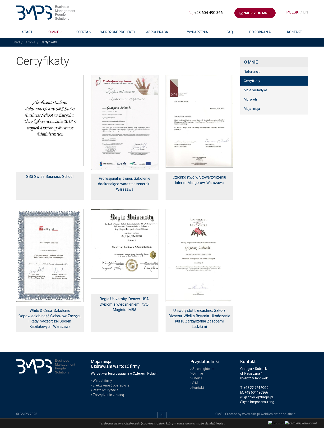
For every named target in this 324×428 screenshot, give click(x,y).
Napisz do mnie (256, 13)
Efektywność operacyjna (111, 385)
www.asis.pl (251, 414)
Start (27, 32)
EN (305, 12)
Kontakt (294, 32)
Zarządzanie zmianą (108, 395)
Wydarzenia (197, 32)
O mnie (30, 42)
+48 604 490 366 (208, 12)
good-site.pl (287, 414)
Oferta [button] (82, 32)
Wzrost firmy (102, 380)
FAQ (230, 32)
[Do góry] (162, 416)
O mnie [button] (54, 32)
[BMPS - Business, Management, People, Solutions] (46, 12)
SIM (195, 383)
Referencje (252, 72)
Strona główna (203, 369)
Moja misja (252, 108)
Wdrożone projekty (117, 32)
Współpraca (157, 32)
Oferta (197, 378)
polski (293, 12)
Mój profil (251, 99)
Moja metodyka (255, 90)
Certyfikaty (252, 81)
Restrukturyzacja (105, 390)
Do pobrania (260, 32)
